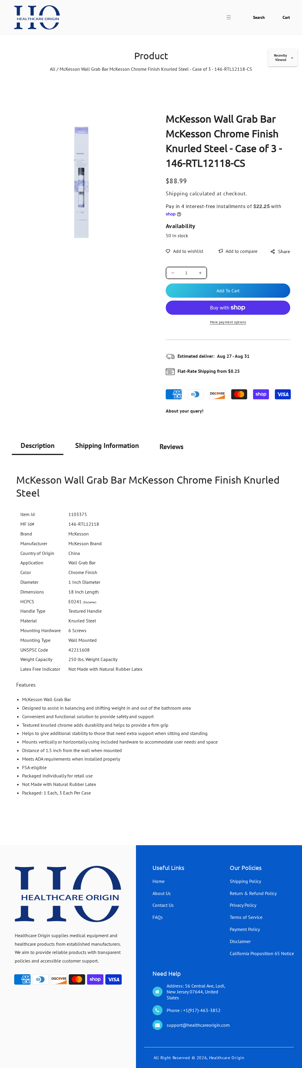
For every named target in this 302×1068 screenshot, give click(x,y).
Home (158, 881)
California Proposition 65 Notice (262, 953)
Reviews (171, 446)
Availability (181, 226)
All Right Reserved (172, 1057)
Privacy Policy (243, 905)
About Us (161, 893)
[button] (232, 17)
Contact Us (163, 905)
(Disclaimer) (89, 602)
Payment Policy (245, 929)
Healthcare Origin (226, 1057)
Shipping (177, 193)
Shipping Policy (245, 881)
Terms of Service (246, 917)
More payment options (228, 322)
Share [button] (284, 251)
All (52, 69)
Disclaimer (240, 941)
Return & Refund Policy (253, 893)
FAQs (157, 917)
